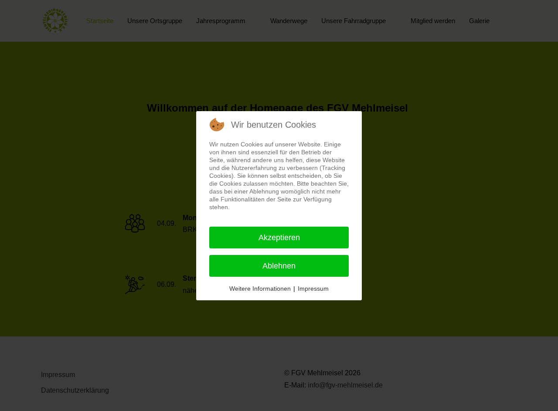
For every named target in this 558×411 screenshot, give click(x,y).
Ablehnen (279, 266)
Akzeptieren (279, 237)
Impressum (313, 288)
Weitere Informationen (260, 288)
